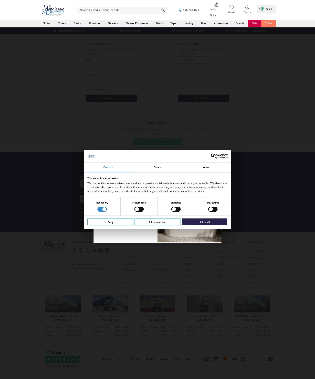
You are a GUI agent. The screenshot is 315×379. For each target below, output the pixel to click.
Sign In (247, 12)
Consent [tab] (108, 167)
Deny (110, 222)
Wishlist (232, 12)
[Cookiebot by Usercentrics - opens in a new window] (213, 156)
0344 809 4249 (191, 10)
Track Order (213, 12)
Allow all (205, 222)
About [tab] (206, 167)
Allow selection (157, 222)
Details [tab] (158, 167)
